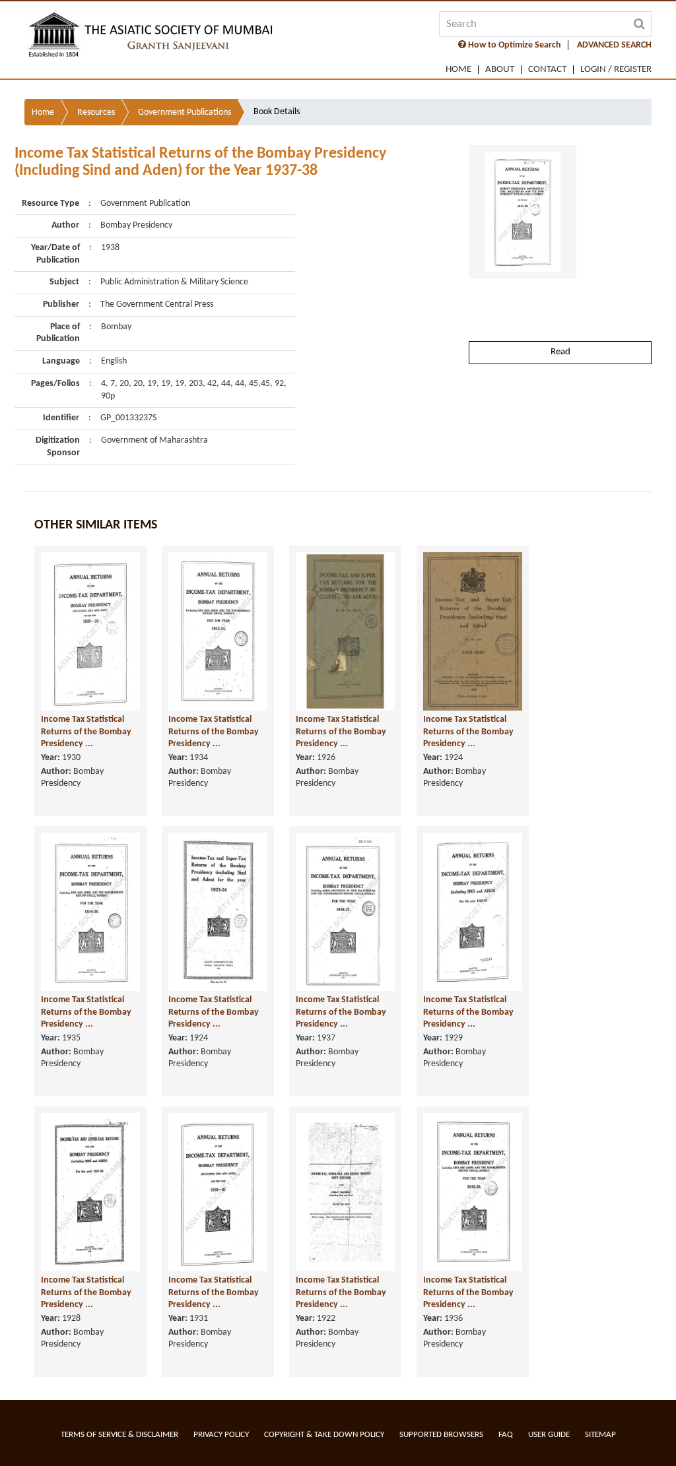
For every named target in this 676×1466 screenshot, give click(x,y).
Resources (96, 112)
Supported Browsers (441, 1434)
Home (458, 69)
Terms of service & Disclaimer (119, 1434)
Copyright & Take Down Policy (324, 1434)
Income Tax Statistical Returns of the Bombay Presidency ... (86, 732)
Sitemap (600, 1434)
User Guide (549, 1434)
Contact (547, 69)
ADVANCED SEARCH (614, 45)
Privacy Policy (221, 1434)
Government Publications (184, 112)
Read (560, 352)
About (499, 69)
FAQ (505, 1434)
